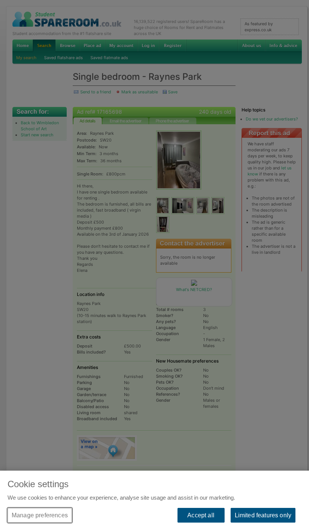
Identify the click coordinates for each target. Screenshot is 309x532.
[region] (154, 501)
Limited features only (263, 515)
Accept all (200, 515)
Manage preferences (40, 515)
